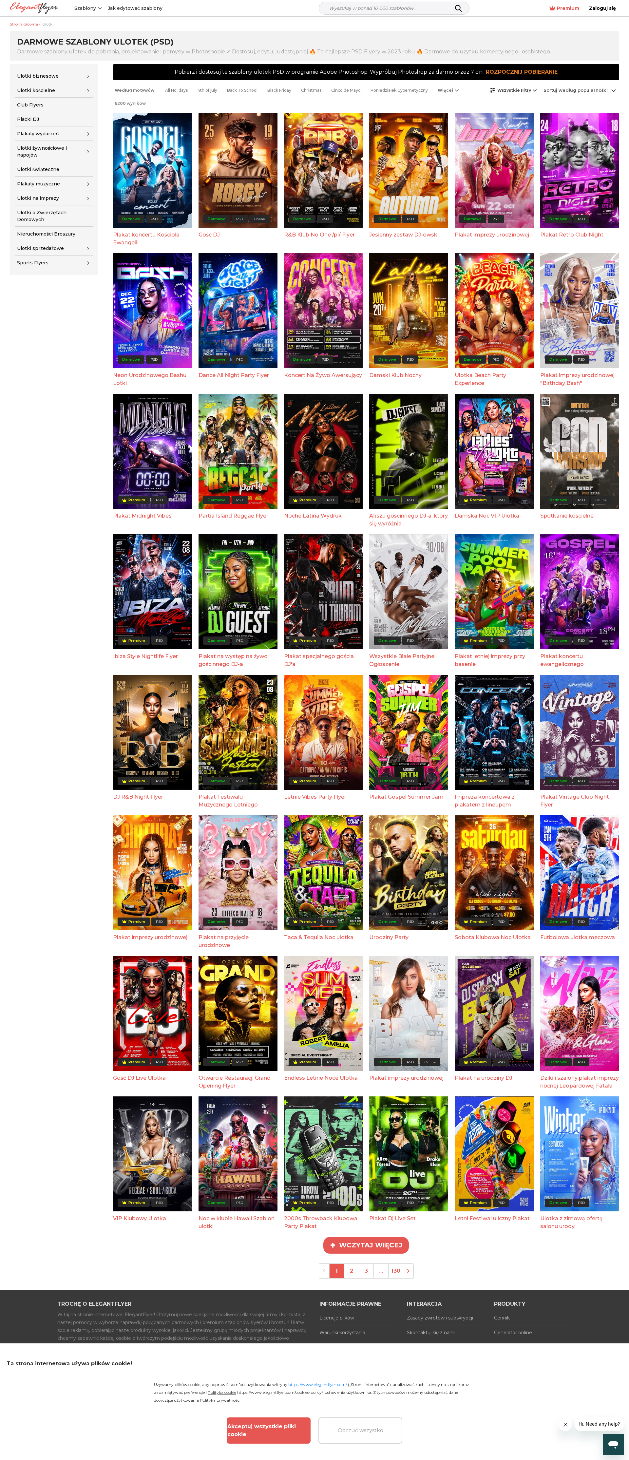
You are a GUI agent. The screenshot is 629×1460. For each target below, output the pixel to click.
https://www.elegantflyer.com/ (317, 1384)
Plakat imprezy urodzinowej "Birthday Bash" (577, 379)
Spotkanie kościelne (567, 516)
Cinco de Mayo (346, 90)
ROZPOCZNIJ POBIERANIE (522, 72)
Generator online (513, 1333)
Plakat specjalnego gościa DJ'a (319, 660)
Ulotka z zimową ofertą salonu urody (571, 1222)
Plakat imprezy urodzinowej (492, 235)
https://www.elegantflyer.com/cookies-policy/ (280, 1392)
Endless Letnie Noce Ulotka (321, 1078)
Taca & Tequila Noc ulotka (318, 937)
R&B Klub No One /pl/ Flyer (319, 235)
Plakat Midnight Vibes (142, 516)
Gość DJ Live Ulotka (139, 1078)
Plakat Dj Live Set (392, 1218)
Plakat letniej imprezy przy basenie (490, 660)
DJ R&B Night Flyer (138, 797)
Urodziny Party (389, 937)
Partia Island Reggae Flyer (233, 516)
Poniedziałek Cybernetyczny (399, 90)
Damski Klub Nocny (395, 375)
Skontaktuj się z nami (431, 1333)
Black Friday (279, 90)
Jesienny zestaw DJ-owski (404, 235)
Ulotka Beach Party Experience (480, 379)
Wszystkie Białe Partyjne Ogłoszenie (401, 660)
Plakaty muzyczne (38, 184)
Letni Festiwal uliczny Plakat (492, 1218)
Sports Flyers (32, 263)
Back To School (242, 90)
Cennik (502, 1318)
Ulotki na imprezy (38, 198)
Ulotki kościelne (36, 90)
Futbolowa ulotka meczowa (577, 937)
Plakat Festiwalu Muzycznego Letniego (228, 801)
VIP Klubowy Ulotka (139, 1218)
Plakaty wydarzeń (38, 134)
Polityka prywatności (220, 1400)
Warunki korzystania (342, 1333)
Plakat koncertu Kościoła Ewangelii (146, 239)
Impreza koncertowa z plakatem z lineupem (485, 801)
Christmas (311, 90)
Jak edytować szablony (135, 8)
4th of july (207, 90)
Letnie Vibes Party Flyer (315, 797)
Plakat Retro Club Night (571, 235)
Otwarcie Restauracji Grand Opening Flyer (235, 1082)
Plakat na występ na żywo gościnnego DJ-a (233, 660)
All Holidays (176, 90)
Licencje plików (336, 1318)
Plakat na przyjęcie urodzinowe (224, 941)
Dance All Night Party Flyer (234, 375)
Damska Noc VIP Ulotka (487, 516)
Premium (568, 8)
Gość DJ (209, 235)
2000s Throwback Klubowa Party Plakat (320, 1222)
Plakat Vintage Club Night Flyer (574, 801)
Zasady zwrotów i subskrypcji (440, 1318)
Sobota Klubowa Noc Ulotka (493, 937)
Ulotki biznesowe (38, 76)
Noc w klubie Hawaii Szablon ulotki (237, 1222)
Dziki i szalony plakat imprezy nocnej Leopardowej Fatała (579, 1082)
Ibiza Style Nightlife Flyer (145, 656)
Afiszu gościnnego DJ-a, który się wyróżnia (408, 520)
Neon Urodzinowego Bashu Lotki (149, 379)
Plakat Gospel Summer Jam (406, 797)
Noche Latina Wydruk (313, 516)
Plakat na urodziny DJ (483, 1078)
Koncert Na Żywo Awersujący (323, 375)
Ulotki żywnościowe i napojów (42, 151)
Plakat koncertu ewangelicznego (562, 660)
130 (395, 1271)
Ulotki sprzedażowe (40, 248)
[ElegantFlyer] (34, 8)
